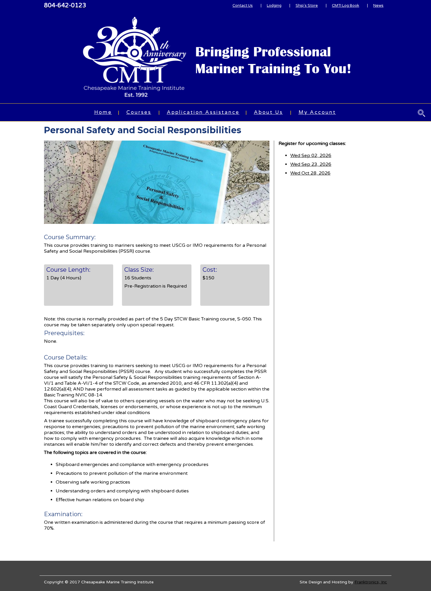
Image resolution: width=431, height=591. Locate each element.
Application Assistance (203, 112)
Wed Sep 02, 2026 (310, 155)
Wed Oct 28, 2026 (310, 173)
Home (103, 112)
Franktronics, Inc (370, 582)
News (378, 5)
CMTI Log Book (345, 5)
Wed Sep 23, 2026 (310, 164)
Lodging (274, 5)
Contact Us (243, 5)
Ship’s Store (307, 5)
